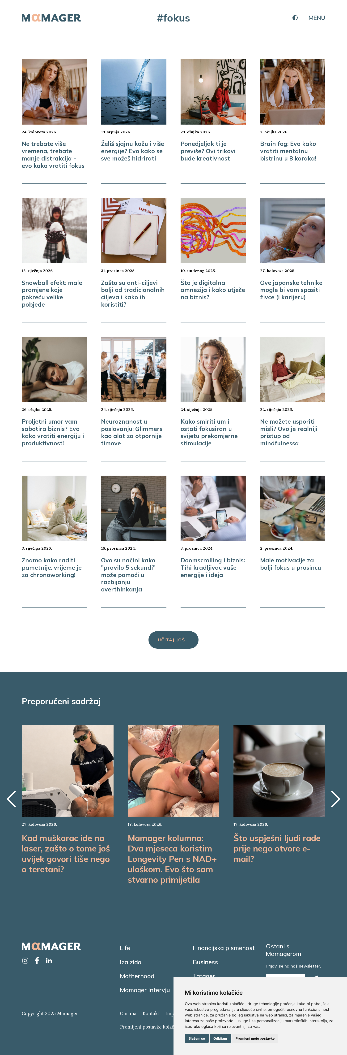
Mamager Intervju (145, 990)
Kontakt (151, 1013)
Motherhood (137, 976)
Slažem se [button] (197, 1038)
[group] (68, 800)
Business (205, 962)
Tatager (204, 976)
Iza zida (130, 962)
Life (125, 947)
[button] (11, 799)
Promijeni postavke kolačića (150, 1027)
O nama (128, 1013)
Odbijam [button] (220, 1038)
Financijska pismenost (224, 947)
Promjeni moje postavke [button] (255, 1038)
